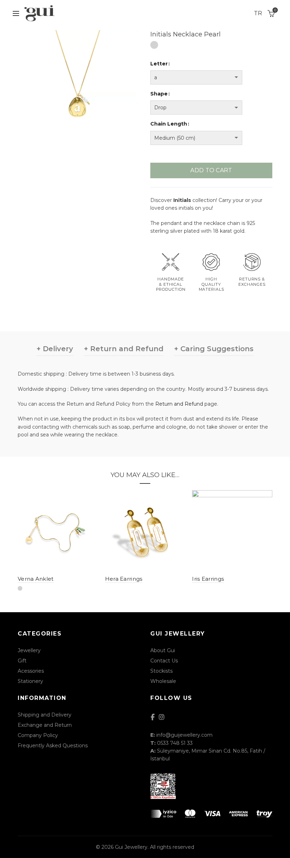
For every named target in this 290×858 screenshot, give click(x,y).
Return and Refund (179, 404)
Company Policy (38, 735)
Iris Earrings (208, 578)
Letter (159, 63)
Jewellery (29, 650)
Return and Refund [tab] (125, 348)
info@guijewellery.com (184, 735)
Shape (159, 94)
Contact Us (164, 660)
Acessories (31, 671)
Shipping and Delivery (44, 715)
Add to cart (211, 170)
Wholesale (163, 681)
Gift (22, 660)
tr (258, 13)
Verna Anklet (36, 578)
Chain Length (168, 124)
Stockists (161, 671)
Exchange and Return (45, 725)
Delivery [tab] (57, 348)
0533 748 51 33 (175, 743)
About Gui (162, 650)
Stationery (30, 681)
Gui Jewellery (131, 847)
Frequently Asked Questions (53, 745)
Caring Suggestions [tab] (216, 348)
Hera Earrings (124, 578)
